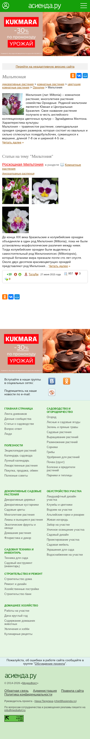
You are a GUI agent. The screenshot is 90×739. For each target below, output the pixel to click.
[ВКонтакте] (51, 381)
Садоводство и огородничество (60, 410)
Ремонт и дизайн (15, 584)
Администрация (45, 691)
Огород (51, 417)
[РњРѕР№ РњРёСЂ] (85, 75)
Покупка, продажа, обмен (21, 470)
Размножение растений (62, 442)
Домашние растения (17, 533)
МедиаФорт (29, 683)
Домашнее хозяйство (21, 605)
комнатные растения (50, 84)
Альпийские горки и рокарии (65, 514)
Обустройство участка (64, 491)
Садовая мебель (58, 544)
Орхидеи (38, 87)
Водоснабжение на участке (65, 554)
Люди (8, 433)
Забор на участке (58, 524)
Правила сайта (72, 691)
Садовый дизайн (58, 534)
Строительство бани (17, 594)
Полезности (13, 445)
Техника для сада (16, 558)
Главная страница (18, 408)
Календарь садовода (18, 455)
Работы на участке (16, 610)
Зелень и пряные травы (62, 427)
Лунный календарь (16, 460)
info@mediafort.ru (15, 710)
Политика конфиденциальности (28, 694)
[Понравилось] (20, 275)
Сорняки (52, 447)
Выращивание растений (62, 437)
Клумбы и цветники (59, 504)
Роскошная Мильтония (22, 164)
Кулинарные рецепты (18, 634)
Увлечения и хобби (16, 629)
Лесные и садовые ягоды (63, 422)
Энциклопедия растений (20, 450)
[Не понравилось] (15, 275)
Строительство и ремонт (23, 573)
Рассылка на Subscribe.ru (51, 392)
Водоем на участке (59, 509)
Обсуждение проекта (50, 663)
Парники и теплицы (59, 475)
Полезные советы (16, 475)
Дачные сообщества (17, 418)
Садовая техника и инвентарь (19, 551)
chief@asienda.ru (65, 701)
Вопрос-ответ (13, 428)
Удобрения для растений (63, 457)
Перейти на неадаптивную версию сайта (45, 66)
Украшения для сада (60, 549)
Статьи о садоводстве (19, 423)
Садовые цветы (14, 509)
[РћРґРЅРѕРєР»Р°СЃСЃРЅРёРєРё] (73, 75)
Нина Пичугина (44, 701)
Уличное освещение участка (65, 529)
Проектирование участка (63, 539)
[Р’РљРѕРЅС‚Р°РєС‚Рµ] (79, 75)
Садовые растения (59, 432)
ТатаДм (33, 274)
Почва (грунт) (55, 462)
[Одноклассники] (66, 381)
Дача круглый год (16, 615)
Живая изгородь (57, 519)
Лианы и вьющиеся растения (23, 519)
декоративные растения (18, 84)
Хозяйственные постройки (21, 589)
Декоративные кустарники (21, 504)
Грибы (51, 452)
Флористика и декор (17, 538)
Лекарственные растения (21, 465)
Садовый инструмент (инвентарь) (18, 564)
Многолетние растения (19, 514)
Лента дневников (15, 413)
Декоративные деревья (19, 499)
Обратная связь (16, 691)
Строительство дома (18, 579)
